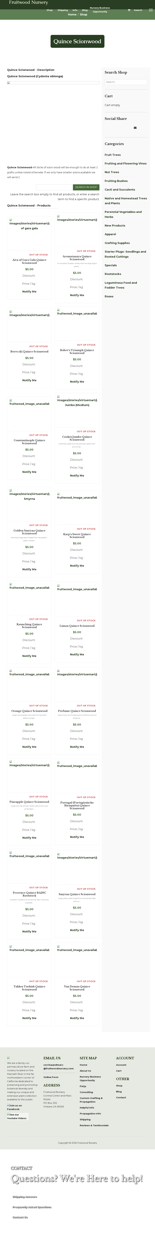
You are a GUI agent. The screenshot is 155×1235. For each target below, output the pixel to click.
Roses (109, 296)
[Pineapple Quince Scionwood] (29, 776)
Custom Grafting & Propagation (91, 1100)
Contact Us (20, 1217)
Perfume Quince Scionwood (77, 711)
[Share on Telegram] (128, 128)
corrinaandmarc (58, 1066)
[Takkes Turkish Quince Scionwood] (29, 961)
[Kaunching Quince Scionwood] (29, 599)
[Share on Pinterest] (117, 128)
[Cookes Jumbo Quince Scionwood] (77, 411)
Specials (111, 265)
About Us (85, 1070)
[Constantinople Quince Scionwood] (29, 415)
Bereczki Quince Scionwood (29, 351)
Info (75, 10)
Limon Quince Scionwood (77, 625)
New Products (115, 225)
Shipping (63, 10)
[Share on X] (110, 128)
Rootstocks (113, 274)
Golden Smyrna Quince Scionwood (29, 532)
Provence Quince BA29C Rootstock (29, 894)
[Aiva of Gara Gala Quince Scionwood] (29, 234)
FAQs (83, 1086)
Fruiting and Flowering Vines (126, 163)
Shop (50, 10)
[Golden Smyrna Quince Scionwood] (29, 505)
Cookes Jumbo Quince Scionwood (77, 438)
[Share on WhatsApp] (125, 128)
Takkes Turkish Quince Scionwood (29, 988)
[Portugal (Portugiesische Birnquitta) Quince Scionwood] (77, 777)
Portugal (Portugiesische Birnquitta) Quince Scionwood (77, 805)
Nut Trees (112, 172)
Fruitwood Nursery (28, 2)
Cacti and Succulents (120, 189)
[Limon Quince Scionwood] (77, 600)
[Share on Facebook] (106, 128)
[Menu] (151, 10)
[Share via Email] (135, 128)
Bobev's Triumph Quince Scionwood (77, 352)
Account (121, 1064)
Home (83, 1064)
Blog (84, 10)
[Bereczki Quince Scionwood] (29, 326)
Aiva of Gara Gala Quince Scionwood (29, 261)
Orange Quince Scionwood (29, 711)
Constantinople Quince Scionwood (29, 442)
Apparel (110, 234)
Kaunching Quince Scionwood (29, 626)
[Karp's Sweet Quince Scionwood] (77, 509)
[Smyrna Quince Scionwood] (77, 869)
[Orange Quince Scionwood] (29, 685)
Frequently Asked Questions (32, 1207)
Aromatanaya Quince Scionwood (77, 258)
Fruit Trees (113, 155)
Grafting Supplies (117, 243)
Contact (121, 1097)
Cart (118, 1070)
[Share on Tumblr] (132, 128)
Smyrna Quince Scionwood (77, 894)
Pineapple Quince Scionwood (29, 801)
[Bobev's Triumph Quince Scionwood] (77, 325)
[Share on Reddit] (121, 128)
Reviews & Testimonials (94, 1125)
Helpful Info (87, 1107)
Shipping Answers (25, 1196)
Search (138, 10)
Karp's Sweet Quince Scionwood (77, 536)
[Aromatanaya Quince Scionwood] (77, 231)
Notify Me (29, 291)
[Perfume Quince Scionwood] (77, 685)
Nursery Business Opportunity (100, 10)
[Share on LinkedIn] (114, 128)
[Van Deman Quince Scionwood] (77, 961)
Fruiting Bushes (116, 181)
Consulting (86, 1092)
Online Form (50, 1077)
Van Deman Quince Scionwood (77, 988)
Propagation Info (90, 1113)
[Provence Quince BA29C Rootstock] (29, 867)
